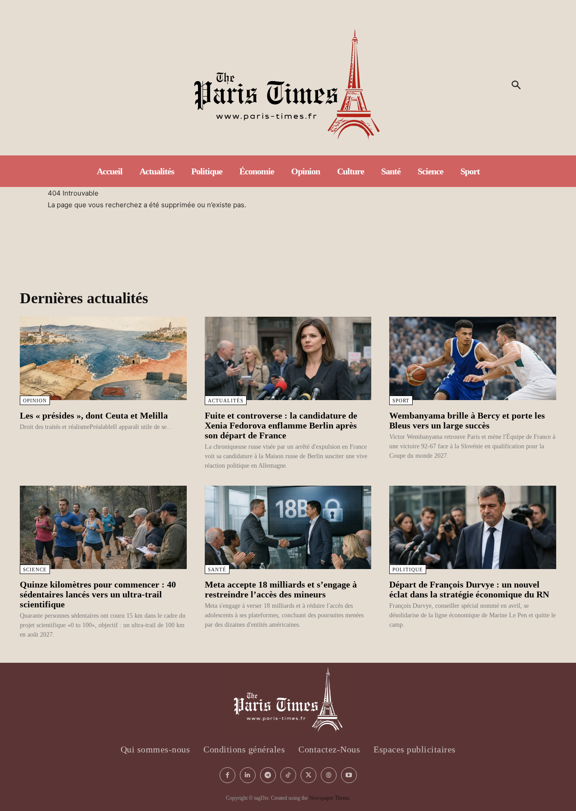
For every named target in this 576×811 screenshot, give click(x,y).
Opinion (35, 400)
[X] (308, 775)
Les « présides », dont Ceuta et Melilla (94, 415)
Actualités (225, 400)
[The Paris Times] (288, 85)
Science (35, 569)
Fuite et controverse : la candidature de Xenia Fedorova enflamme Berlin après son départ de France (281, 425)
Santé (217, 569)
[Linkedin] (248, 775)
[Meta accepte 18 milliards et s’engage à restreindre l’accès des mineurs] (288, 527)
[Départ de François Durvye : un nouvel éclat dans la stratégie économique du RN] (472, 527)
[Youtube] (349, 775)
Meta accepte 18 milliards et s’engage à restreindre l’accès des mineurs (281, 589)
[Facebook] (227, 775)
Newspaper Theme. (330, 798)
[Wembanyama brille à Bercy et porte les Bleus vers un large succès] (472, 358)
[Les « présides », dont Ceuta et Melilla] (103, 358)
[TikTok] (288, 775)
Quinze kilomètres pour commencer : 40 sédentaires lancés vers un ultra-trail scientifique (98, 594)
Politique (407, 569)
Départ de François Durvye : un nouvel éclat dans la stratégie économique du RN (469, 589)
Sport (401, 400)
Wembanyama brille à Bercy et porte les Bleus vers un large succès (467, 420)
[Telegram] (268, 775)
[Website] (329, 775)
